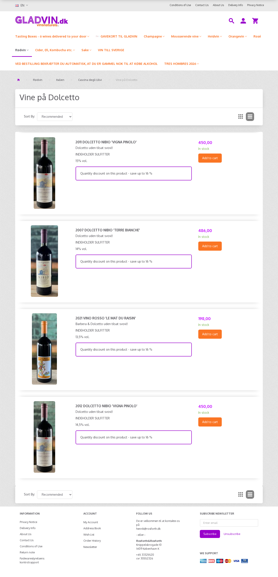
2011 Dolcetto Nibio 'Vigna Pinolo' (106, 142)
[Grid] (241, 116)
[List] (250, 116)
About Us (218, 5)
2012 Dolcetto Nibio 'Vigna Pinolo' (106, 406)
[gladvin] (59, 20)
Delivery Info (235, 5)
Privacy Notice (255, 5)
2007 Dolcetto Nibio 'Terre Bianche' (108, 230)
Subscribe (210, 534)
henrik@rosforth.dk (148, 528)
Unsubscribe (232, 534)
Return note (27, 552)
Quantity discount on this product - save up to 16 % (116, 173)
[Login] (243, 20)
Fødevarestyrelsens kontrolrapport (32, 560)
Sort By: (29, 116)
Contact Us (201, 5)
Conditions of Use (180, 5)
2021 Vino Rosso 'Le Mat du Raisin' (106, 318)
